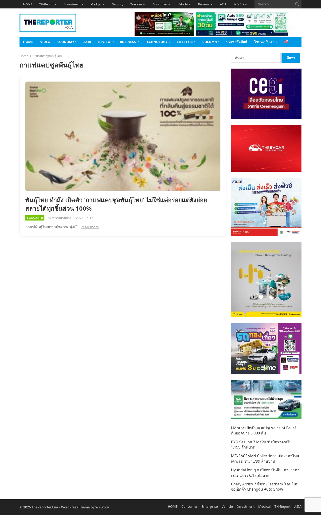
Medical (264, 506)
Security (117, 4)
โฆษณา (238, 4)
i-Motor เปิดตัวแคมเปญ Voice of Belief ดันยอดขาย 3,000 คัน (263, 430)
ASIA (223, 4)
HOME (27, 4)
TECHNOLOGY (156, 41)
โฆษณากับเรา (264, 41)
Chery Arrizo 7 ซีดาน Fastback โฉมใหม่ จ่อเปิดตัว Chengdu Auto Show (265, 486)
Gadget (96, 4)
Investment (72, 4)
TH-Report (46, 4)
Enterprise (209, 506)
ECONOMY (65, 41)
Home (24, 56)
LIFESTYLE (185, 41)
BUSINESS (128, 41)
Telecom (136, 4)
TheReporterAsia (45, 507)
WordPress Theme (75, 507)
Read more (90, 227)
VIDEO (45, 41)
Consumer (160, 4)
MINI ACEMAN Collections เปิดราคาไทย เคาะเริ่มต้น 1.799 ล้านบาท (265, 458)
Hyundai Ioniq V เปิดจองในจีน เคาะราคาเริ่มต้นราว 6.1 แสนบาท (265, 472)
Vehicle (183, 4)
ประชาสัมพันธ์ (236, 41)
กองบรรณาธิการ (60, 218)
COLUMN (209, 41)
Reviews (203, 4)
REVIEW (104, 41)
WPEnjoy (102, 507)
